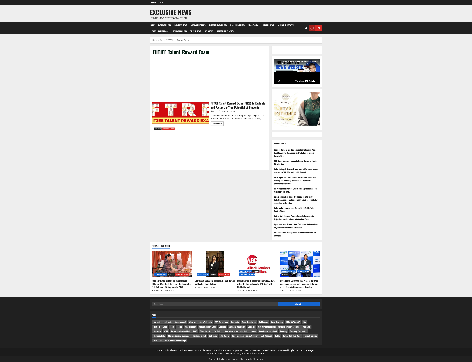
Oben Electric (205, 331)
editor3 (214, 111)
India (172, 326)
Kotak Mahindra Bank (207, 326)
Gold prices (263, 322)
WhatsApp (158, 340)
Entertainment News (218, 25)
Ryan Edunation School (268, 331)
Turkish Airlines (310, 335)
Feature (158, 129)
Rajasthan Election (225, 31)
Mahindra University (237, 326)
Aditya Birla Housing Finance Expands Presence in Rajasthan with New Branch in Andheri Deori (294, 218)
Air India (157, 322)
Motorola (157, 331)
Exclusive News (171, 11)
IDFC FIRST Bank (160, 326)
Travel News (195, 31)
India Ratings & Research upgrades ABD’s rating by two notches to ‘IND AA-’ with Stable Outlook (296, 171)
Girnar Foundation (249, 322)
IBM (304, 322)
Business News (180, 25)
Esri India (235, 322)
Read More (218, 124)
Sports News (253, 25)
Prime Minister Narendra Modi (235, 331)
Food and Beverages (160, 31)
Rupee (253, 331)
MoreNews (245, 359)
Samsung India (159, 335)
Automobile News (198, 25)
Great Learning (277, 322)
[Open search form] (306, 28)
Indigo (179, 326)
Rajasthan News (237, 25)
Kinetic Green (190, 326)
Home (152, 25)
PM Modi (217, 331)
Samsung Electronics (298, 331)
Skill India (213, 335)
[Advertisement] (209, 76)
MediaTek (251, 326)
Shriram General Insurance (179, 335)
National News (164, 25)
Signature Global (199, 335)
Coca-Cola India (205, 322)
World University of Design (175, 340)
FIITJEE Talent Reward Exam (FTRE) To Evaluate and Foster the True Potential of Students (180, 113)
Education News (180, 31)
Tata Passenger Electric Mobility (245, 335)
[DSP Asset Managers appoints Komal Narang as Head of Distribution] (215, 264)
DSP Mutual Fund (221, 322)
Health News (268, 25)
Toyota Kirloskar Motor (292, 335)
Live (318, 28)
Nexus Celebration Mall (180, 331)
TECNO (277, 335)
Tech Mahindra (266, 335)
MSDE (166, 331)
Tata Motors (224, 335)
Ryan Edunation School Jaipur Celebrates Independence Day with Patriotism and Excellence (296, 226)
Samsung (283, 331)
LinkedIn (222, 326)
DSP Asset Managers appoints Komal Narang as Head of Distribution (215, 282)
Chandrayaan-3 (180, 322)
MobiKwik (306, 326)
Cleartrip (192, 322)
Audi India (167, 322)
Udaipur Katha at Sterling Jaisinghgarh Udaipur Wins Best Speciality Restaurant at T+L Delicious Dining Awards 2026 (295, 153)
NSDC (195, 331)
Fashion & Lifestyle (286, 25)
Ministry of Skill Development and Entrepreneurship (279, 326)
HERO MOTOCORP (293, 322)
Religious (209, 31)
